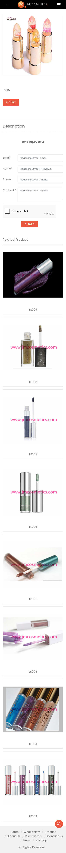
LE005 (33, 599)
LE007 (33, 454)
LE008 (33, 382)
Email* (7, 158)
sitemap (41, 840)
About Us (14, 836)
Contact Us (55, 836)
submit (29, 224)
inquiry (11, 102)
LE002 (33, 816)
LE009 (33, 309)
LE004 (33, 671)
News (27, 840)
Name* (7, 169)
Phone (7, 179)
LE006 (33, 527)
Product (50, 832)
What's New (32, 832)
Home (14, 832)
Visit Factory (33, 836)
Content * (9, 190)
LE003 (33, 744)
